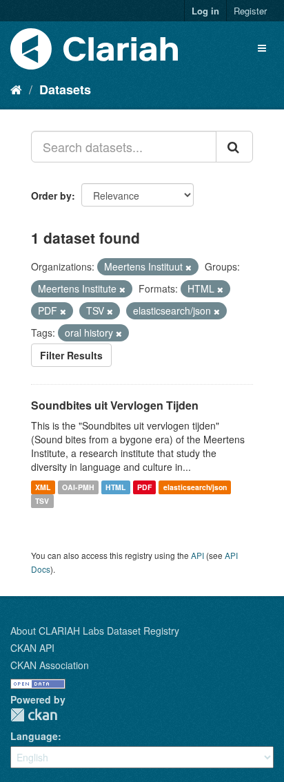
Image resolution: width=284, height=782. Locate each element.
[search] (234, 146)
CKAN (33, 715)
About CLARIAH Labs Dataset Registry (94, 630)
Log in (205, 10)
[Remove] (188, 267)
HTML (115, 487)
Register (250, 10)
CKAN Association (49, 665)
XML (42, 487)
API (197, 555)
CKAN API (32, 648)
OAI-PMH (78, 487)
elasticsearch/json (195, 487)
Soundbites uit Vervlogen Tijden (115, 405)
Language (34, 736)
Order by (51, 195)
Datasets (65, 89)
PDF (144, 487)
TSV (42, 501)
